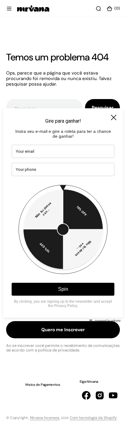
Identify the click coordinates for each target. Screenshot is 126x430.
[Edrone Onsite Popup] (63, 215)
